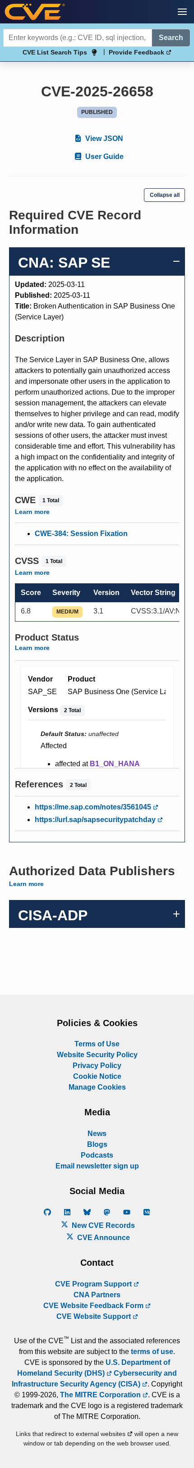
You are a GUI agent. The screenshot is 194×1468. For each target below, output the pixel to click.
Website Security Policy (97, 1055)
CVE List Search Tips (55, 52)
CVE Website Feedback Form (94, 1305)
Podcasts (97, 1155)
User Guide (103, 156)
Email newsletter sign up (97, 1166)
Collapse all (165, 195)
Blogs (97, 1144)
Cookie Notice (97, 1076)
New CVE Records (102, 1225)
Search (171, 37)
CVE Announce (102, 1237)
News (97, 1133)
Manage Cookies (97, 1087)
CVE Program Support (94, 1284)
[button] (182, 12)
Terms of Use (97, 1044)
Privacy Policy (97, 1065)
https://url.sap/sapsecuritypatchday (96, 819)
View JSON (103, 138)
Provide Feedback (137, 52)
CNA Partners (97, 1295)
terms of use (152, 1351)
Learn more (32, 511)
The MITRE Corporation (101, 1395)
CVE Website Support (94, 1316)
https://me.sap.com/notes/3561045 (94, 807)
